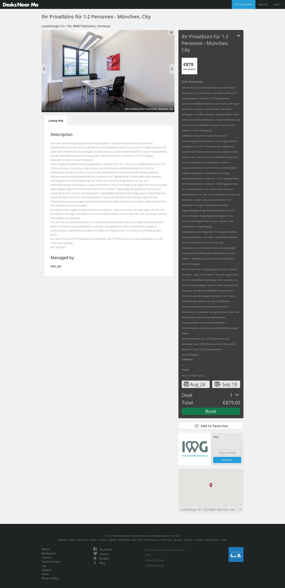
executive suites (141, 535)
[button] (210, 485)
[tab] (189, 66)
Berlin (93, 539)
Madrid (112, 539)
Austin (71, 539)
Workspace (49, 553)
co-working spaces (120, 535)
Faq (44, 566)
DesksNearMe (20, 4)
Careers (47, 557)
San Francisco (151, 539)
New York (137, 539)
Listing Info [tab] (55, 120)
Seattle (178, 539)
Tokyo (223, 539)
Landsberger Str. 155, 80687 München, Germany (211, 509)
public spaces (162, 535)
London (103, 539)
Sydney (188, 539)
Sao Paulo (166, 539)
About (45, 549)
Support (47, 570)
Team (45, 574)
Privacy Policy (50, 578)
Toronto (198, 539)
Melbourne (124, 539)
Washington (211, 539)
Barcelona (82, 539)
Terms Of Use (51, 561)
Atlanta (62, 539)
